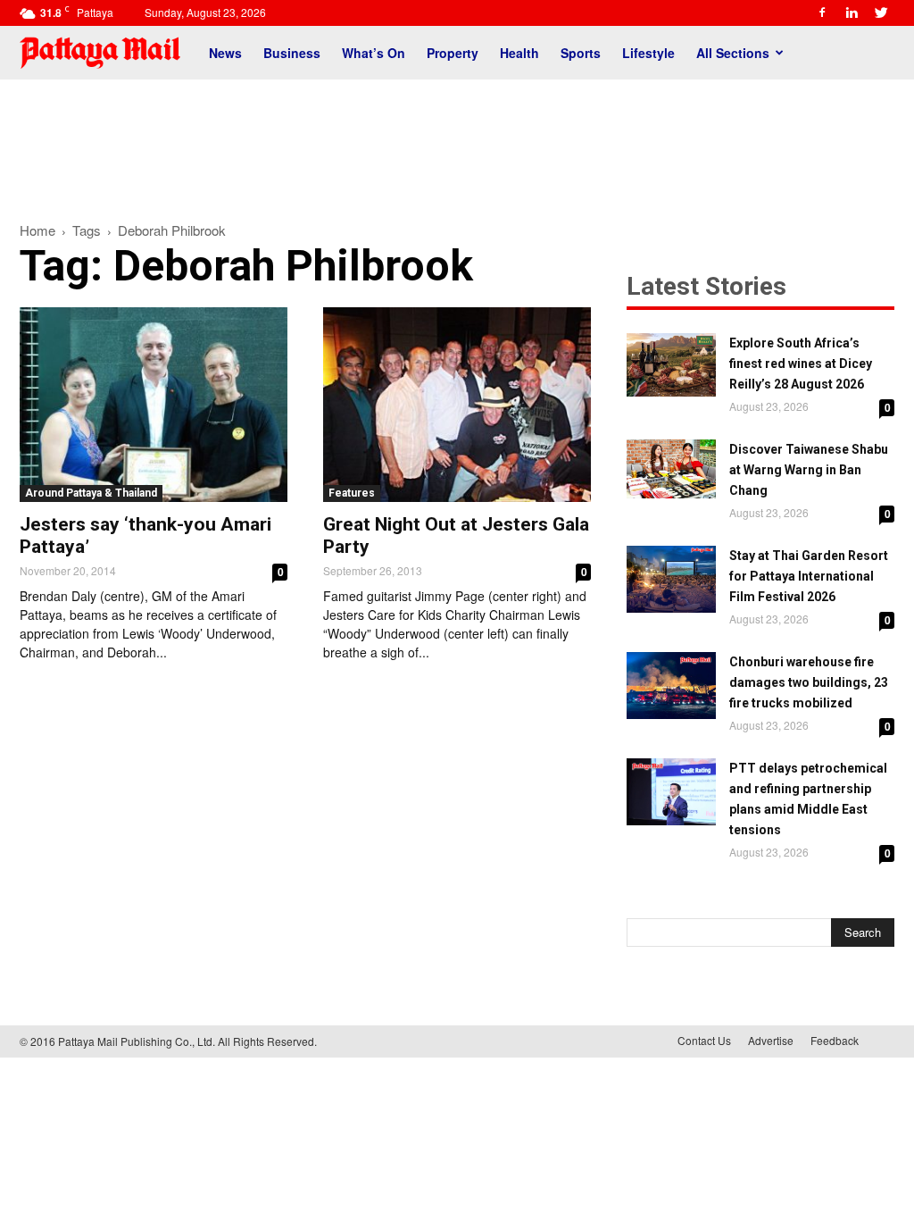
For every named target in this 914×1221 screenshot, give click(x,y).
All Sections (732, 53)
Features (351, 493)
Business (291, 53)
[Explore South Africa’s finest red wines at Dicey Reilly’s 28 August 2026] (671, 365)
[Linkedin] (851, 12)
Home (37, 230)
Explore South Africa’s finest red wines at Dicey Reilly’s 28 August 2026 (800, 363)
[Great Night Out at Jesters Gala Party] (457, 404)
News (225, 53)
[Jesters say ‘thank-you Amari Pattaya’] (153, 404)
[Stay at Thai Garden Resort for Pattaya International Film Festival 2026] (671, 579)
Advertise (771, 1040)
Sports (581, 53)
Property (452, 53)
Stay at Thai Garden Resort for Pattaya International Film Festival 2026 (808, 576)
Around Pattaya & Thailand (91, 493)
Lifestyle (648, 53)
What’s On (373, 53)
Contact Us (704, 1040)
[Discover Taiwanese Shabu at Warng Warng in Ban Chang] (671, 468)
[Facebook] (822, 12)
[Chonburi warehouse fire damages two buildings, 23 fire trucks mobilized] (671, 685)
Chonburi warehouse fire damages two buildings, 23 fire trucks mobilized (808, 682)
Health (519, 53)
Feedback (834, 1040)
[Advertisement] (457, 141)
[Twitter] (881, 12)
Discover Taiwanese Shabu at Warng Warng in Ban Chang (808, 470)
